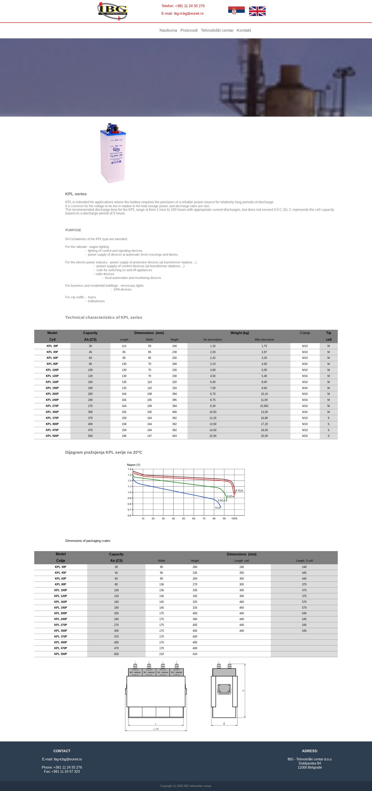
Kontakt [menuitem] (244, 30)
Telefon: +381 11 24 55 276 (183, 6)
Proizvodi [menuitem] (189, 30)
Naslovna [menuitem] (168, 30)
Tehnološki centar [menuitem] (217, 30)
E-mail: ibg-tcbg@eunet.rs (182, 13)
